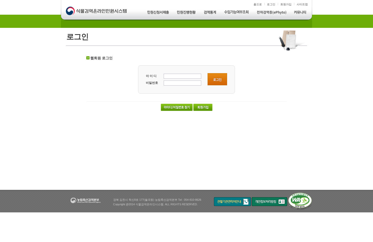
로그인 (271, 4)
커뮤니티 (300, 13)
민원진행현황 (186, 13)
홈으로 (257, 4)
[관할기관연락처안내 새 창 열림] (232, 201)
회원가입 (286, 4)
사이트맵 (302, 4)
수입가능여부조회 (236, 13)
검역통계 (210, 13)
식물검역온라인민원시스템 (97, 11)
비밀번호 (152, 83)
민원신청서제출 (158, 13)
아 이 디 (151, 76)
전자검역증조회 (271, 13)
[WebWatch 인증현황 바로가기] (300, 201)
